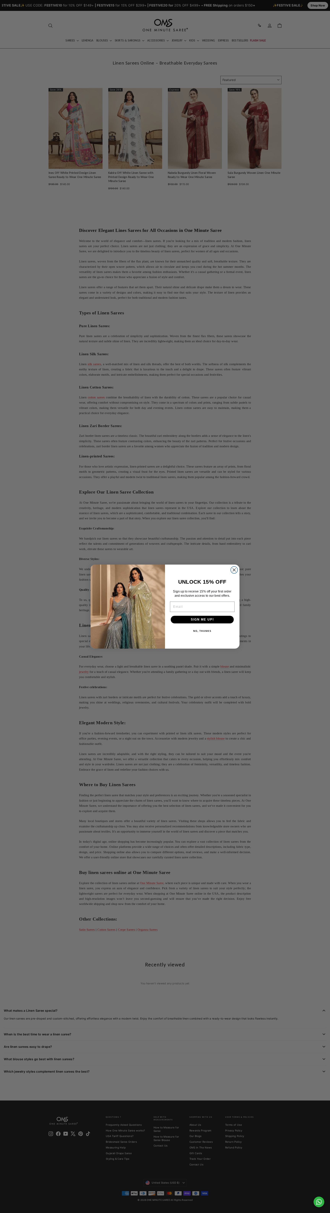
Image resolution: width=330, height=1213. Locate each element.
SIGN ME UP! (202, 619)
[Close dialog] (234, 569)
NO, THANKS (202, 631)
